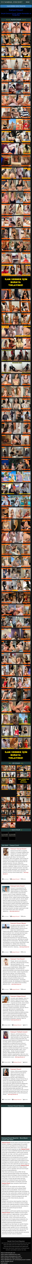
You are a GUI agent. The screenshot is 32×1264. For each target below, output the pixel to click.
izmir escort (4, 1263)
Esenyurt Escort (14, 845)
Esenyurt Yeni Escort (17, 959)
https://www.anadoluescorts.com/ (10, 1254)
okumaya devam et (14, 911)
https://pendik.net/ (6, 1258)
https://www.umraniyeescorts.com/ (11, 1256)
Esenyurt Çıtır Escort (17, 886)
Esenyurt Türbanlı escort (18, 1032)
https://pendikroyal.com (8, 1260)
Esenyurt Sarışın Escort (18, 849)
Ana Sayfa (5, 845)
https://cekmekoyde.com (8, 1253)
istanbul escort (9, 1261)
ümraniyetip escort (20, 1260)
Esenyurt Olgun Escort (18, 996)
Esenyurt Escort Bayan (18, 923)
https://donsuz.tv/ (17, 1258)
